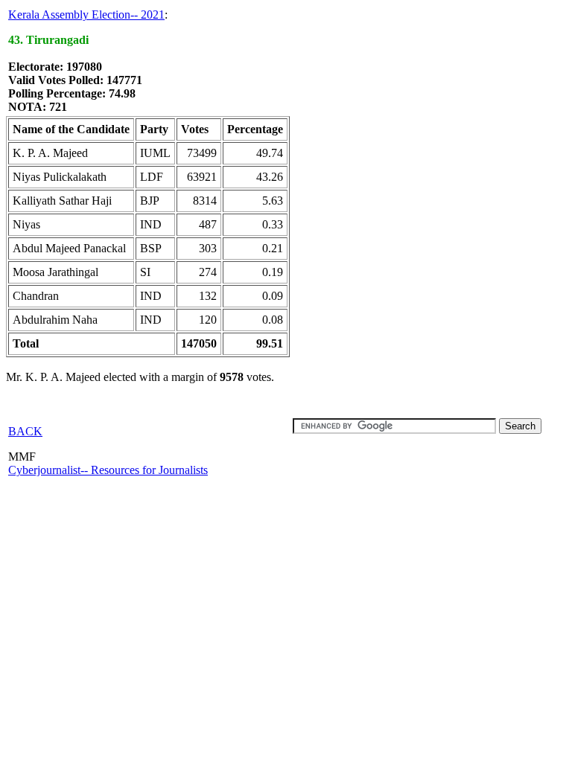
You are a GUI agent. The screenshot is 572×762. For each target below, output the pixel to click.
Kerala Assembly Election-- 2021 (86, 14)
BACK (25, 431)
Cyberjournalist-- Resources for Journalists (108, 470)
